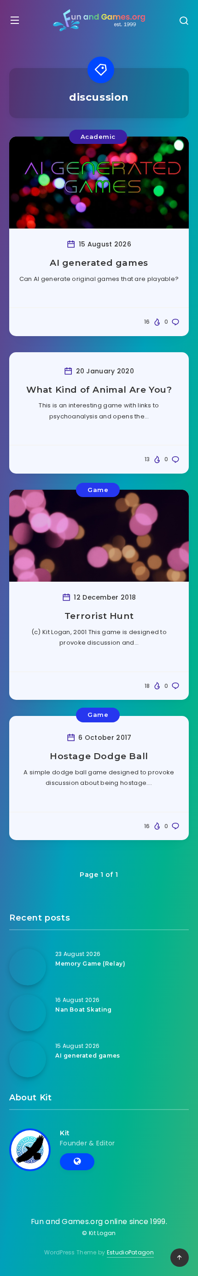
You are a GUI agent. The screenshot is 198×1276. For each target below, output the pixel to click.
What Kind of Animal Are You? (99, 389)
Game (97, 489)
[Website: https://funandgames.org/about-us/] (77, 1161)
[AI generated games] (27, 1059)
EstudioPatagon (130, 1252)
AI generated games (99, 262)
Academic (98, 136)
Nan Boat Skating (83, 1009)
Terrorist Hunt (99, 616)
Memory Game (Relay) (90, 963)
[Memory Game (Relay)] (27, 967)
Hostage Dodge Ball (99, 756)
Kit (65, 1133)
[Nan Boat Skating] (27, 1013)
